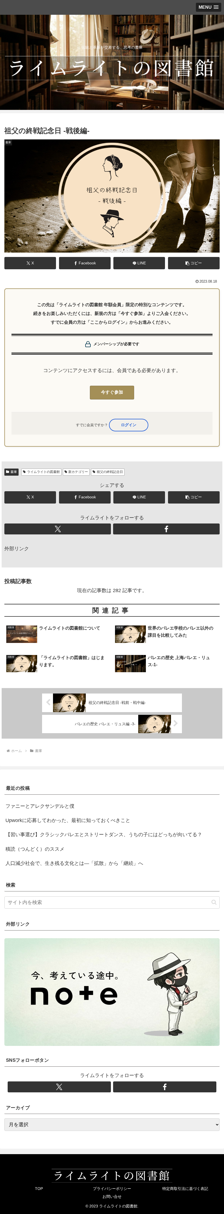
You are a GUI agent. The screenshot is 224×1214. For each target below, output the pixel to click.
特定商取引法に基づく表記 (185, 1188)
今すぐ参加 (112, 392)
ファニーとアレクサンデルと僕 (39, 806)
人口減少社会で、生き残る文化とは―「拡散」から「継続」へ (74, 863)
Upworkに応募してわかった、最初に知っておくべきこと (67, 820)
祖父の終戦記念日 (110, 472)
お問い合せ (112, 1196)
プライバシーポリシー (112, 1188)
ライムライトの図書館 (43, 472)
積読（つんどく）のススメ (34, 849)
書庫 (13, 472)
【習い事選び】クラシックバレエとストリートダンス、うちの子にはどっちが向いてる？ (103, 834)
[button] (194, 263)
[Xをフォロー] (57, 528)
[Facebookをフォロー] (166, 528)
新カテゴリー (78, 472)
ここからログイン (128, 425)
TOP (39, 1188)
